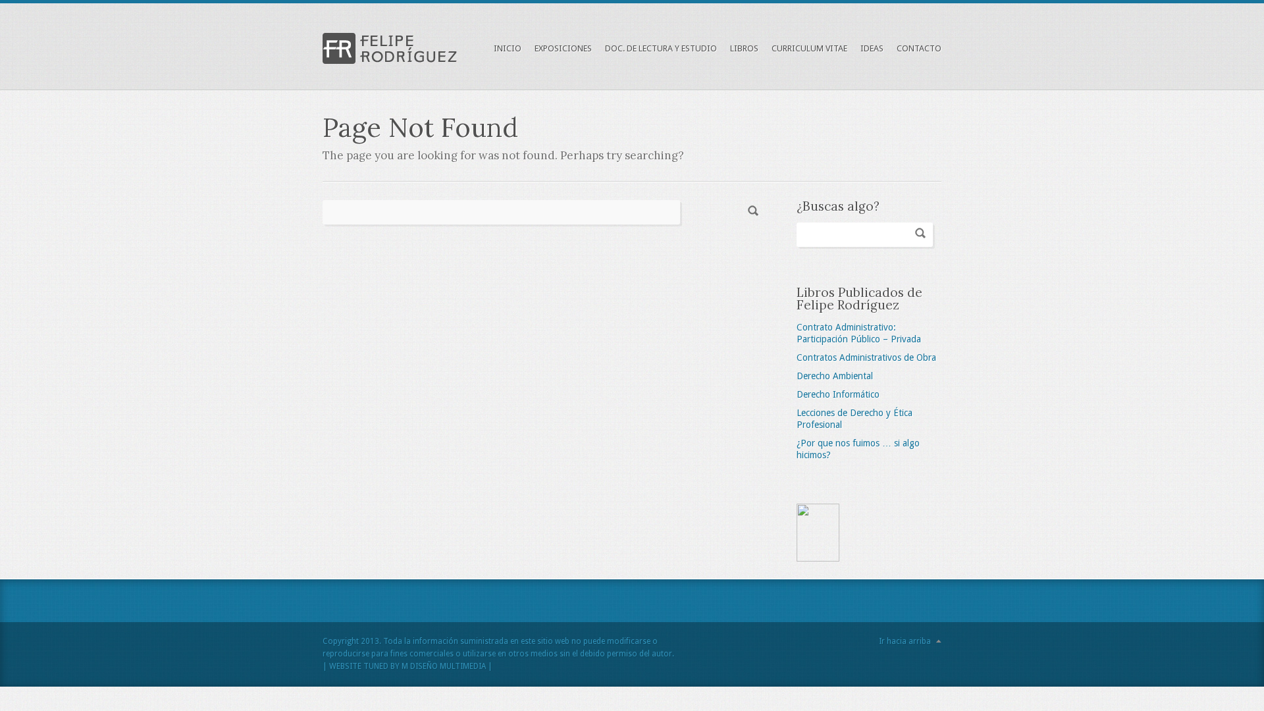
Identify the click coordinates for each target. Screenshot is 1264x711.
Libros (744, 48)
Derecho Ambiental (835, 376)
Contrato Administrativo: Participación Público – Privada (859, 333)
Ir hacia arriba (905, 641)
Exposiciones (563, 48)
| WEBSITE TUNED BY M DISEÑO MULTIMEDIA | (407, 666)
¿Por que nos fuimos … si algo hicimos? (858, 449)
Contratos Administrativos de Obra (866, 357)
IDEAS (871, 48)
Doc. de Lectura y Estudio (661, 48)
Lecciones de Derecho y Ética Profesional (854, 419)
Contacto (919, 48)
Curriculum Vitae (809, 48)
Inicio (507, 48)
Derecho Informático (838, 394)
